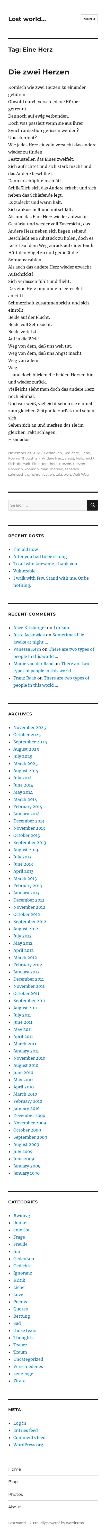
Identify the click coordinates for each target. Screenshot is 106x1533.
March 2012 (25, 957)
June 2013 (23, 864)
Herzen (65, 464)
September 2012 (29, 921)
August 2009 (26, 1144)
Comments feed (29, 1437)
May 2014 (23, 792)
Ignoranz (22, 1273)
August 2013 (25, 849)
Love (18, 1294)
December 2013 (28, 820)
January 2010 (26, 1108)
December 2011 (28, 979)
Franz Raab (24, 678)
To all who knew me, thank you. (45, 563)
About (14, 1507)
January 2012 (26, 971)
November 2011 (29, 986)
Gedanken (53, 453)
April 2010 (23, 1086)
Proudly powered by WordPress (58, 1523)
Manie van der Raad (33, 663)
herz (53, 464)
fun (16, 1251)
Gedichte (71, 453)
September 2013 (29, 842)
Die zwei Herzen (38, 72)
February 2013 (27, 885)
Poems (14, 458)
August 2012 (25, 928)
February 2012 (27, 964)
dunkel (20, 1222)
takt (59, 474)
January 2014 (26, 813)
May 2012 (23, 943)
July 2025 (22, 756)
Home (14, 1469)
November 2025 (29, 727)
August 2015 (25, 770)
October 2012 (26, 914)
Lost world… (27, 19)
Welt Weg (81, 474)
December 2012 (29, 900)
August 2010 (25, 1065)
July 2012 (22, 935)
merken (56, 469)
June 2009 (23, 1158)
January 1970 (26, 1173)
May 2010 (23, 1079)
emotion (22, 1229)
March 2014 (25, 799)
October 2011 (26, 993)
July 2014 (22, 777)
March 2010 (25, 1094)
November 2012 (29, 907)
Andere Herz (52, 458)
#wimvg (21, 1215)
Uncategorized (28, 1359)
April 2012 (23, 950)
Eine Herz (40, 464)
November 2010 (29, 1058)
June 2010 (23, 1072)
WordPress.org (28, 1444)
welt (67, 474)
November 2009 (29, 1122)
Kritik (19, 1280)
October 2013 (26, 835)
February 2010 (27, 1101)
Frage (19, 1237)
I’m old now (25, 549)
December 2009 (29, 1115)
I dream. (62, 627)
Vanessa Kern (27, 649)
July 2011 (22, 1015)
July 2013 (22, 856)
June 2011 (22, 1022)
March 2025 (25, 763)
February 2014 (27, 806)
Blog (13, 1481)
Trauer (20, 1344)
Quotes (20, 1308)
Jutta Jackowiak (29, 634)
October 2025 (27, 734)
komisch (31, 469)
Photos (15, 1494)
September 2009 (30, 1137)
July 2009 (23, 1151)
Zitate (19, 1380)
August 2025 (26, 749)
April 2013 (23, 871)
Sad (17, 1323)
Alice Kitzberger (29, 627)
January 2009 (27, 1165)
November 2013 (29, 828)
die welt (23, 464)
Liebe (85, 453)
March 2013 (25, 878)
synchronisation (40, 474)
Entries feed (25, 1430)
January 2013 (26, 892)
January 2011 (26, 1050)
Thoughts (29, 458)
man (44, 469)
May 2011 (22, 1029)
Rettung (21, 1316)
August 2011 (25, 1007)
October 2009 (27, 1130)
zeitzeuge (23, 1373)
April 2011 (23, 1036)
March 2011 (24, 1043)
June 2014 (23, 785)
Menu (89, 19)
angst (69, 458)
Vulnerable (24, 570)
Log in (19, 1423)
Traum (20, 1352)
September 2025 (30, 741)
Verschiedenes (28, 1366)
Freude (20, 1244)
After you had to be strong (40, 556)
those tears (24, 1330)
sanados (72, 469)
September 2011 (29, 1000)
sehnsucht (17, 474)
